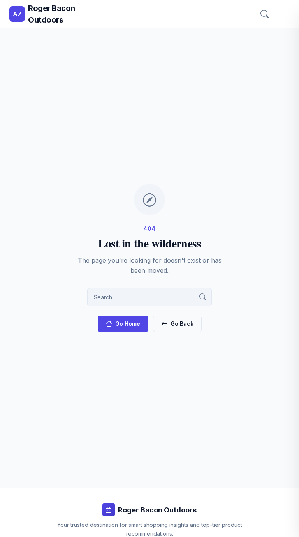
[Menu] (282, 14)
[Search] (265, 14)
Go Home (127, 323)
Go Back (182, 323)
